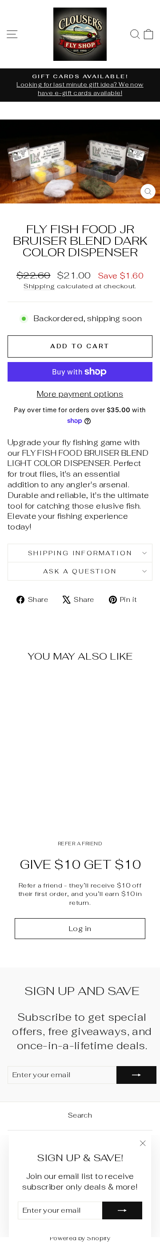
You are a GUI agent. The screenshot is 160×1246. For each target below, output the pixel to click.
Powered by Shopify (80, 1238)
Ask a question (79, 571)
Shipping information (80, 553)
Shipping (39, 286)
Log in (80, 928)
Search (80, 1115)
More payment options (80, 394)
